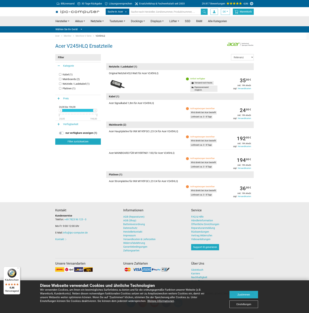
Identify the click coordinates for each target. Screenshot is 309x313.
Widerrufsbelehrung (134, 243)
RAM (199, 21)
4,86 (225, 3)
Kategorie (68, 65)
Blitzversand (67, 3)
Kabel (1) (68, 74)
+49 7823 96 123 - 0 (75, 219)
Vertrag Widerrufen (201, 235)
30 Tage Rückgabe (91, 3)
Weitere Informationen (160, 301)
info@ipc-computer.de (75, 232)
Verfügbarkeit (70, 124)
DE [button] (224, 11)
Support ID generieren (205, 247)
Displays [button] (156, 21)
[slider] (60, 110)
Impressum (129, 235)
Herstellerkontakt (132, 231)
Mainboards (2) (71, 79)
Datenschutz (130, 228)
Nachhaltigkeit (199, 277)
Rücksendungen (200, 231)
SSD (187, 21)
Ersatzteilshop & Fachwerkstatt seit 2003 (162, 3)
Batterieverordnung (134, 224)
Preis (66, 98)
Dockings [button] (137, 21)
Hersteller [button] (61, 21)
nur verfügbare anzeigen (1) (81, 132)
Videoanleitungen (200, 239)
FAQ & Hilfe (197, 216)
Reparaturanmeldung (203, 228)
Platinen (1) (69, 88)
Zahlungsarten (131, 250)
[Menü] (18, 269)
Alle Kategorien (217, 21)
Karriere (195, 273)
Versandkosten (244, 88)
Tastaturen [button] (116, 21)
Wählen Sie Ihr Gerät (66, 29)
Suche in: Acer (115, 11)
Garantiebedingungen (135, 246)
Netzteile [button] (96, 21)
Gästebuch (197, 269)
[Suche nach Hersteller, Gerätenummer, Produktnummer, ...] (204, 12)
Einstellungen (243, 304)
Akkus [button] (79, 21)
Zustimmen (243, 294)
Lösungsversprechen (120, 3)
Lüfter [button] (173, 21)
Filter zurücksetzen (78, 141)
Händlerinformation (202, 220)
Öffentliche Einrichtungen (205, 224)
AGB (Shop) (129, 220)
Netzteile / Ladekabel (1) (76, 83)
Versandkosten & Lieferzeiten (139, 239)
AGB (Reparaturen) (133, 216)
